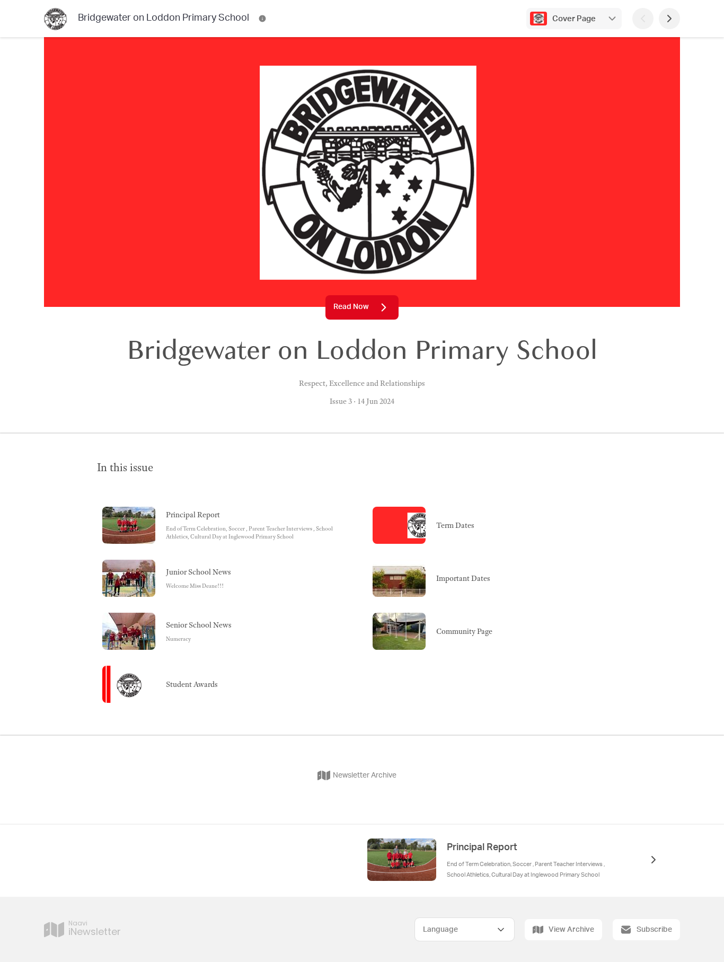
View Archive (571, 929)
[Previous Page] (643, 18)
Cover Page (574, 19)
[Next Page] (669, 18)
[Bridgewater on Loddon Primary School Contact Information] (262, 19)
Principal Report (482, 847)
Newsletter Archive (364, 775)
